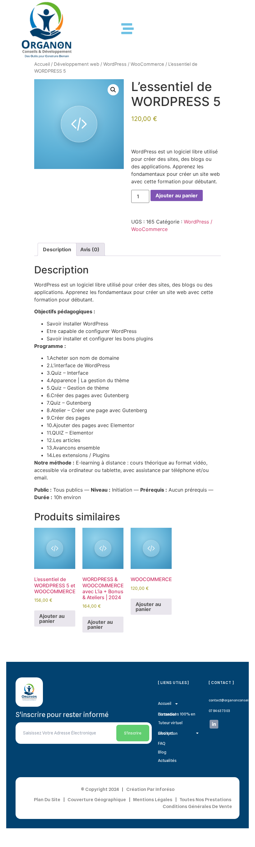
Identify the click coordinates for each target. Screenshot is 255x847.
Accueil (42, 64)
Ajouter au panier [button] (52, 618)
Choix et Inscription (168, 733)
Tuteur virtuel (170, 722)
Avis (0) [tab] (90, 249)
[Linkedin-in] (214, 724)
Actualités (167, 760)
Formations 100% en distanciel (176, 714)
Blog (162, 751)
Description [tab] (57, 249)
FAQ (161, 743)
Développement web (76, 64)
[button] (113, 89)
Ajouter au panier (176, 195)
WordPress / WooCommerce (133, 64)
